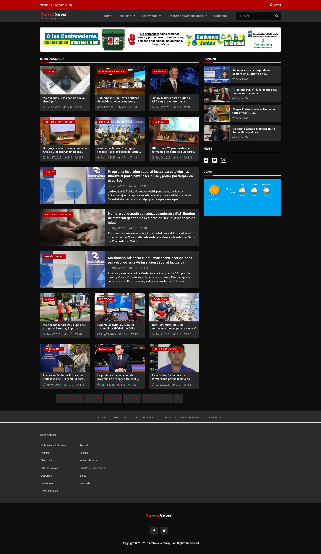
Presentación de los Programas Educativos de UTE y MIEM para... (64, 377)
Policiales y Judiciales (112, 71)
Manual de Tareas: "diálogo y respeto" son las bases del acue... (119, 150)
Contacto (220, 16)
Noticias (126, 16)
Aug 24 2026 (242, 79)
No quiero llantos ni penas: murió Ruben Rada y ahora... (253, 130)
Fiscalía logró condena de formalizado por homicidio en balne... (171, 379)
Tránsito (84, 445)
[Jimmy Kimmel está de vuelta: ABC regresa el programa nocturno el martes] (174, 80)
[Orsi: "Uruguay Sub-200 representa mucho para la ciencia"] (174, 307)
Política (45, 452)
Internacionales (50, 468)
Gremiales (86, 483)
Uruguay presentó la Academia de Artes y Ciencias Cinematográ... (65, 150)
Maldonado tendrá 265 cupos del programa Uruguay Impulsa (64, 326)
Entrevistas (150, 16)
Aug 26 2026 (242, 98)
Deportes (46, 475)
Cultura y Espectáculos (59, 122)
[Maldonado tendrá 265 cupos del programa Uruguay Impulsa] (65, 307)
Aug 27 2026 (242, 118)
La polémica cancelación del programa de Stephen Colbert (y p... (118, 379)
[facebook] (206, 160)
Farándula (160, 71)
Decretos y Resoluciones (186, 16)
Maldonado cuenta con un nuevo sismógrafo (64, 99)
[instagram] (224, 160)
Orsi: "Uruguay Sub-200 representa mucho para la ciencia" (174, 326)
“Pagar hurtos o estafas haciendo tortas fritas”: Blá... (253, 111)
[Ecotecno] (160, 39)
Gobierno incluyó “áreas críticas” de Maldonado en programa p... (118, 99)
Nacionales (160, 122)
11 (168, 399)
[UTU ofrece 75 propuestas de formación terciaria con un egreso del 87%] (174, 130)
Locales (49, 71)
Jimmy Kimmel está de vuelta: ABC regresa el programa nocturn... (171, 101)
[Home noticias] (159, 516)
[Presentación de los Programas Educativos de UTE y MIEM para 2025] (65, 357)
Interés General (54, 256)
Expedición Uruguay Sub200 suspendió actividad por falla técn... (116, 328)
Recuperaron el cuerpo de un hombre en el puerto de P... (251, 72)
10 (156, 399)
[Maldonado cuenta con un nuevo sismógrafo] (65, 80)
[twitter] (214, 160)
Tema (277, 5)
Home (108, 16)
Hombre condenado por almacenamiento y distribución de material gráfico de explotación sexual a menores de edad (151, 218)
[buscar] (276, 16)
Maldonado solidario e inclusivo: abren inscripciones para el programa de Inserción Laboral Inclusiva (150, 260)
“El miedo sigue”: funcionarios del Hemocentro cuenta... (254, 91)
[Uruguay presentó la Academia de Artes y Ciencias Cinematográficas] (65, 130)
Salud (83, 475)
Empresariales (53, 349)
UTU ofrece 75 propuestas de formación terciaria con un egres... (174, 150)
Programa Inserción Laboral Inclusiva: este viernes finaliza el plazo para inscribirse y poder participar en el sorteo (150, 176)
